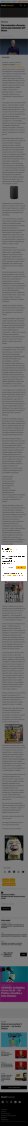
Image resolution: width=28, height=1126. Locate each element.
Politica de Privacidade (12, 575)
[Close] (25, 549)
